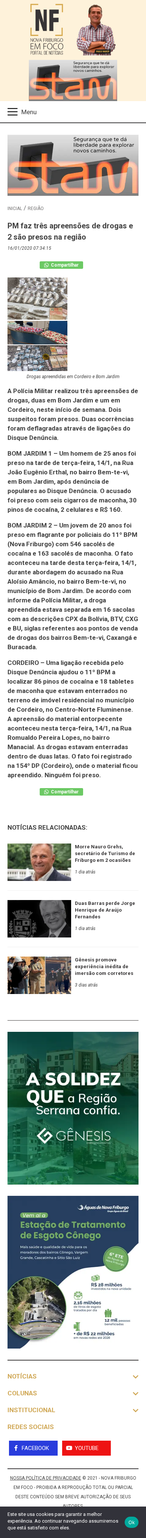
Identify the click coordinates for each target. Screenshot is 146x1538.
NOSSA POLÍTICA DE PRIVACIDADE (45, 1478)
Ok (131, 1522)
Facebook (35, 1448)
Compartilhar (64, 265)
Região (36, 208)
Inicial (14, 208)
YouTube (86, 1448)
